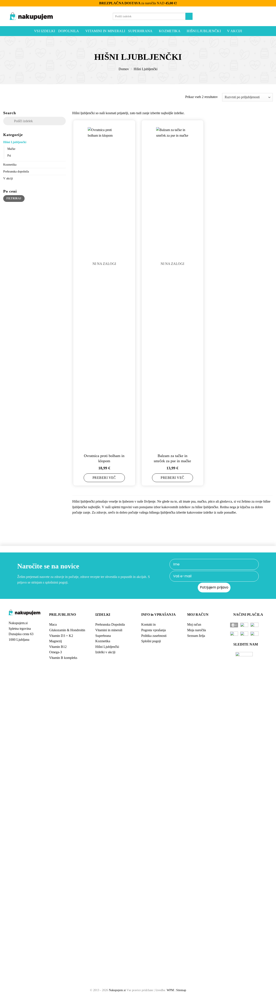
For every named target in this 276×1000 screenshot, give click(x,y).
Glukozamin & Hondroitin (67, 630)
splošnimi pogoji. (56, 582)
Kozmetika (169, 31)
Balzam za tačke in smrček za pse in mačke (172, 458)
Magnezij (55, 641)
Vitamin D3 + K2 (61, 636)
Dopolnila (68, 31)
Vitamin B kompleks (63, 658)
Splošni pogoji (151, 641)
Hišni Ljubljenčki (204, 31)
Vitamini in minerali (105, 31)
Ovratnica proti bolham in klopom (104, 458)
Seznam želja (196, 636)
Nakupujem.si (117, 990)
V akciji (234, 31)
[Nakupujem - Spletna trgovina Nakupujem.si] (31, 16)
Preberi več (104, 477)
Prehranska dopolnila (16, 171)
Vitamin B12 (58, 647)
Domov (124, 69)
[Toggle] (63, 141)
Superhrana (140, 31)
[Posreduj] (189, 16)
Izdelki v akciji (105, 652)
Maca (53, 624)
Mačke (11, 148)
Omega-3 (55, 652)
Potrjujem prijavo (214, 587)
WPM (170, 990)
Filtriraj (13, 198)
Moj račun (194, 624)
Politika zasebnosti (153, 636)
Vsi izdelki (44, 31)
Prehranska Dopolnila (110, 624)
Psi (9, 155)
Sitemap (181, 990)
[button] (254, 16)
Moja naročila (196, 630)
